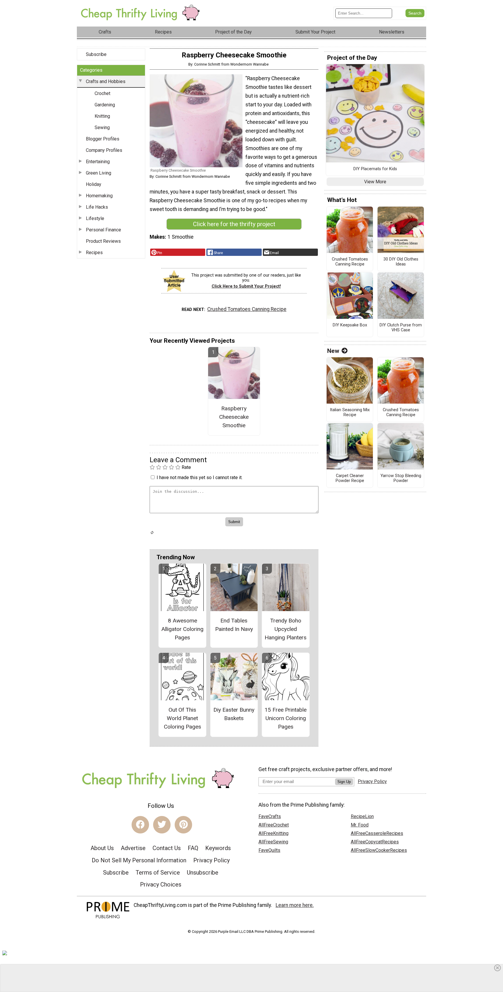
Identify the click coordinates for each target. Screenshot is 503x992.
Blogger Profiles (102, 139)
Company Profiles (104, 150)
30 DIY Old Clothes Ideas (400, 262)
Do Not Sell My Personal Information (139, 860)
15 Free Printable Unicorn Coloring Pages (286, 718)
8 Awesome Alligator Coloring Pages (182, 629)
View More (375, 181)
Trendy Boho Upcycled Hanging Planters (286, 629)
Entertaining (98, 161)
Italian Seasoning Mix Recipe (350, 412)
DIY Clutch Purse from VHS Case (401, 328)
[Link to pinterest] (183, 824)
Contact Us (167, 848)
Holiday (93, 184)
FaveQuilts (269, 850)
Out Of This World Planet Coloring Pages (182, 718)
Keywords (218, 848)
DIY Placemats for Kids (375, 169)
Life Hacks (97, 207)
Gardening (105, 105)
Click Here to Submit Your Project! (246, 286)
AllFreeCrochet (273, 825)
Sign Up (344, 782)
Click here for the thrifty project (234, 224)
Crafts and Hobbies (105, 81)
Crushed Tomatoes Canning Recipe (246, 309)
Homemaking (99, 195)
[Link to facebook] (140, 824)
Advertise (133, 848)
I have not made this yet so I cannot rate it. (199, 477)
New (333, 350)
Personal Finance (103, 230)
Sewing (102, 127)
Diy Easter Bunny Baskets (233, 714)
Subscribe (96, 54)
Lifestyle (95, 218)
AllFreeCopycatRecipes (375, 842)
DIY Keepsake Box (350, 325)
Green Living (98, 173)
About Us (102, 848)
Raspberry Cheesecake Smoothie (234, 417)
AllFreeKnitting (273, 833)
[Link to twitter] (162, 824)
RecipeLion (362, 816)
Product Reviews (103, 241)
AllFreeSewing (273, 842)
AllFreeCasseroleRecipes (377, 833)
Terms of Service (158, 872)
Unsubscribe (202, 872)
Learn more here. (295, 905)
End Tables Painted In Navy (234, 624)
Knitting (102, 116)
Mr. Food (360, 825)
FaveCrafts (269, 816)
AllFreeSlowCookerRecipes (379, 850)
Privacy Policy (211, 860)
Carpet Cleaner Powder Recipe (350, 478)
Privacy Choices (160, 884)
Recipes (94, 252)
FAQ (193, 848)
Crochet (102, 93)
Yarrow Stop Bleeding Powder (400, 478)
